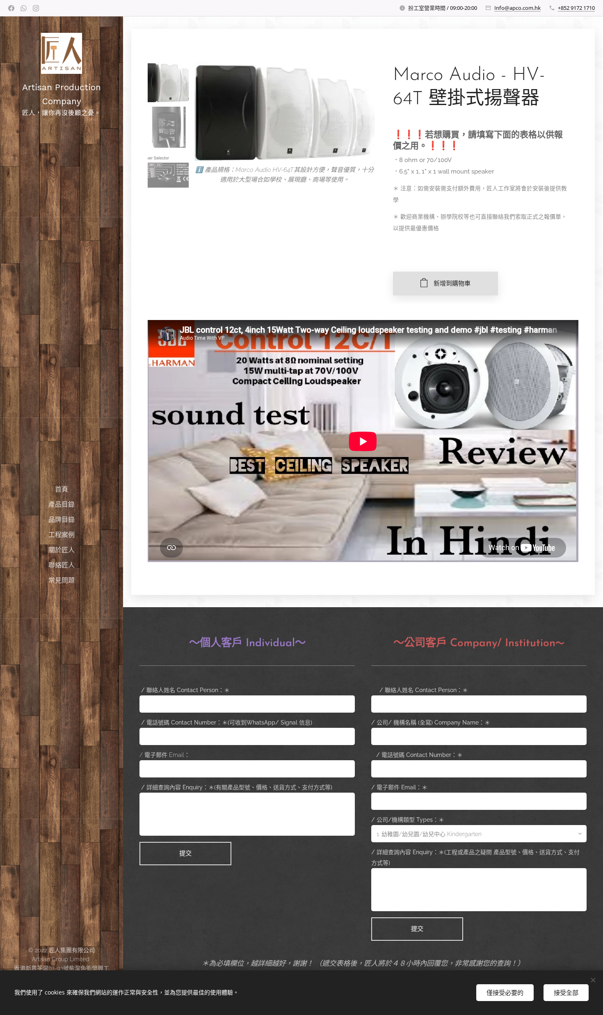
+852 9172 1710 (576, 7)
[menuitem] (61, 489)
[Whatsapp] (23, 8)
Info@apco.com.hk (517, 7)
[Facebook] (11, 8)
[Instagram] (36, 8)
